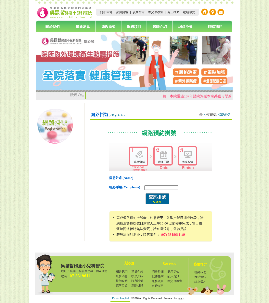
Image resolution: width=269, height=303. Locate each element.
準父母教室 (155, 12)
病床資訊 (173, 276)
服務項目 (134, 27)
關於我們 (52, 27)
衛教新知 (108, 27)
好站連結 (200, 277)
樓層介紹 (137, 276)
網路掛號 (122, 12)
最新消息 (83, 27)
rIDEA (181, 298)
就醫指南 (139, 12)
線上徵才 (173, 12)
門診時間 (106, 12)
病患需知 (173, 271)
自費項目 (158, 285)
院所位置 (122, 285)
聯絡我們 (215, 27)
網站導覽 (189, 12)
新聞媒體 (137, 285)
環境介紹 (137, 271)
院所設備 (137, 280)
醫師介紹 (160, 27)
